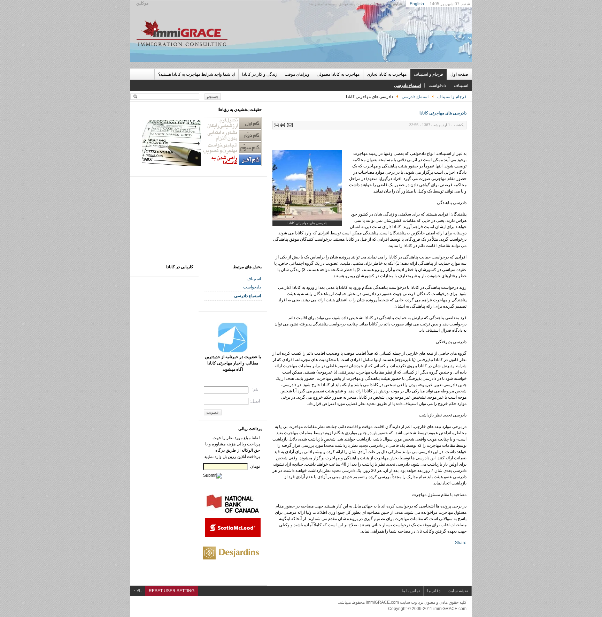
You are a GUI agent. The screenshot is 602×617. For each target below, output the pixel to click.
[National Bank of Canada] (233, 511)
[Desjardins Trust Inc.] (232, 561)
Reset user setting (171, 590)
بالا (139, 590)
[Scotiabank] (233, 535)
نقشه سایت (458, 590)
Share (460, 542)
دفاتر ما (433, 590)
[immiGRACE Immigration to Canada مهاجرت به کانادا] (183, 32)
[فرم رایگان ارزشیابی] (202, 164)
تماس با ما (411, 590)
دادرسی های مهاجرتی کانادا (442, 113)
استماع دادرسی (415, 96)
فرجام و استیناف (451, 96)
